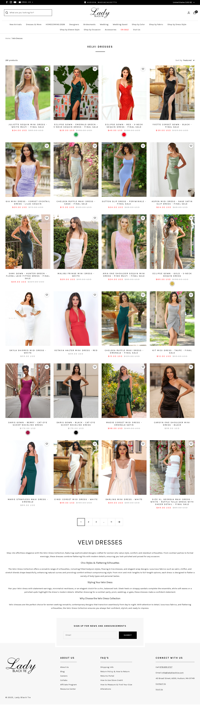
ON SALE (125, 29)
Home (7, 38)
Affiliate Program (68, 684)
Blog (62, 671)
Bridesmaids (89, 24)
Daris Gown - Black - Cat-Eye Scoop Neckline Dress (76, 423)
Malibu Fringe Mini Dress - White (76, 274)
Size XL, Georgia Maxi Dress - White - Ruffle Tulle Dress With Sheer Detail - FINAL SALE (172, 501)
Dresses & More (33, 24)
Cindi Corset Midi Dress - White (76, 499)
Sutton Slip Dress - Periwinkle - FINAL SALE (124, 202)
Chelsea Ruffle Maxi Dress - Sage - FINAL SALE (76, 202)
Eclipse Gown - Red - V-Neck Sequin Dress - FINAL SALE (124, 125)
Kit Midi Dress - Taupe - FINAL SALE (172, 351)
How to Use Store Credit (111, 680)
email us (26, 2)
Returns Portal (107, 676)
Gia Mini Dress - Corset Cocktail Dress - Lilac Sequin (28, 202)
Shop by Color (138, 24)
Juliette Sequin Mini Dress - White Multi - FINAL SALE (28, 125)
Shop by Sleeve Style (69, 29)
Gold (172, 283)
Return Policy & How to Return (115, 671)
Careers (63, 676)
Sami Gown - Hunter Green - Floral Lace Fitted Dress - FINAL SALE (28, 276)
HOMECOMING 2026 (55, 24)
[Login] (188, 13)
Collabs (63, 680)
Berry (27, 432)
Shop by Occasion (92, 29)
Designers (74, 24)
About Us (64, 667)
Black (76, 432)
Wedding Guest (120, 24)
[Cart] (194, 12)
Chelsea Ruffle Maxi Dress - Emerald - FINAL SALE (124, 351)
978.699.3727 (166, 667)
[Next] (119, 522)
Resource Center (68, 689)
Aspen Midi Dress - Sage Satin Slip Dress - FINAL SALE (172, 202)
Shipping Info (106, 667)
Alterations (105, 689)
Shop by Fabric (156, 24)
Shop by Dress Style (176, 24)
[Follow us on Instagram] (11, 2)
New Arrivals (16, 24)
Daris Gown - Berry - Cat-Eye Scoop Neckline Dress (27, 423)
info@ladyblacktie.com (173, 672)
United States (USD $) (182, 2)
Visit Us (136, 29)
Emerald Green (76, 134)
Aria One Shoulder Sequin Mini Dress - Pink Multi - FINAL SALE (124, 274)
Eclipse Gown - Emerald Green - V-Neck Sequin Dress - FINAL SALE (76, 125)
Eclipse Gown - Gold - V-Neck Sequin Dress (172, 274)
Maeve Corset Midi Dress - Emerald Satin (124, 423)
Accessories (110, 29)
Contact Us (161, 684)
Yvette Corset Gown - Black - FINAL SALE (172, 125)
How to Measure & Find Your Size (116, 684)
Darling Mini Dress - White (124, 499)
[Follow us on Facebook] (6, 2)
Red (124, 134)
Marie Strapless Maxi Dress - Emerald (28, 500)
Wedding (104, 24)
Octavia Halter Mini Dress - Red (76, 350)
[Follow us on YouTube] (15, 2)
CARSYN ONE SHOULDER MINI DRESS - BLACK (172, 423)
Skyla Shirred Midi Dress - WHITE (28, 351)
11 (111, 522)
